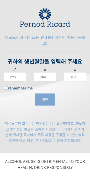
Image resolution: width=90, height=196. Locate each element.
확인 (45, 99)
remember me (20, 87)
